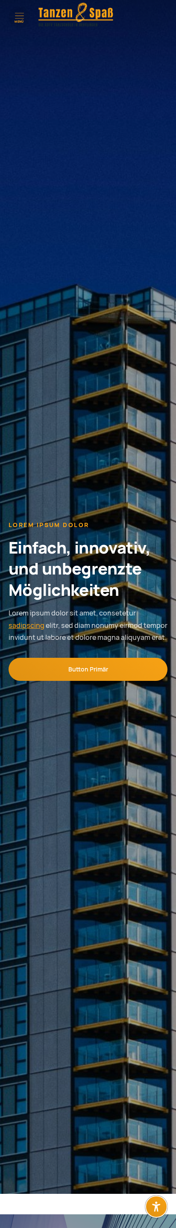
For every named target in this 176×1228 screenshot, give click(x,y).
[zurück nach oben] (156, 1186)
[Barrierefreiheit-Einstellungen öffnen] (156, 1207)
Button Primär (88, 669)
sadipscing (26, 625)
